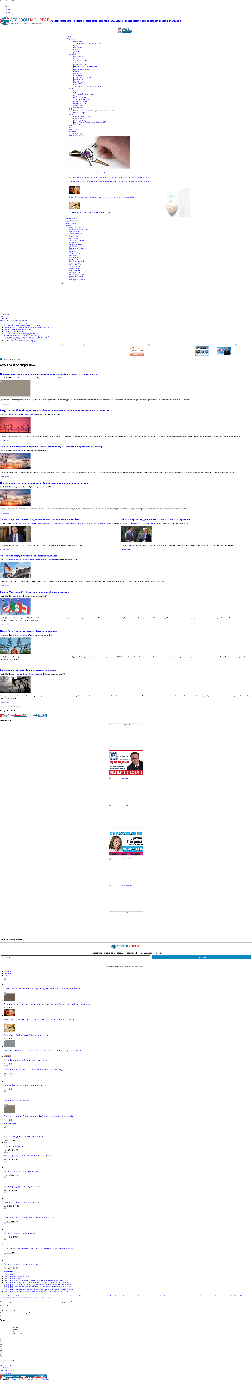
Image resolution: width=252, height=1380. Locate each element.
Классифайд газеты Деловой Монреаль (13, 320)
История (76, 68)
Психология (77, 81)
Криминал (76, 72)
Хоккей (43, 1297)
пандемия (3, 1297)
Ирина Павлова (74, 268)
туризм (249, 1296)
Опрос (75, 58)
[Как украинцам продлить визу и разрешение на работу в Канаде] (6, 1152)
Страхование (77, 47)
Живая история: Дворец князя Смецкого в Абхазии (22, 1187)
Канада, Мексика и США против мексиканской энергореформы (34, 592)
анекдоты (189, 1296)
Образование (77, 75)
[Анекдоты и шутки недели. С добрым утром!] (9, 1229)
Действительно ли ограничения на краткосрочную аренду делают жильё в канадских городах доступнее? (100, 172)
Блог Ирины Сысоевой (76, 261)
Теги (5, 975)
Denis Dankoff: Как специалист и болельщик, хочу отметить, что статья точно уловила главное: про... (37, 1288)
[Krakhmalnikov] (158, 351)
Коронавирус (37, 1296)
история (102, 1296)
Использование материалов (78, 229)
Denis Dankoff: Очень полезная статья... (17, 1277)
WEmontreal (75, 1302)
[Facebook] (2, 1316)
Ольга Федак (73, 239)
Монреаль (10, 1296)
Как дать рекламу (75, 231)
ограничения (48, 1297)
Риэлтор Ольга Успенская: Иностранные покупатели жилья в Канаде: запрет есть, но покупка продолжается (42, 1050)
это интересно (31, 1296)
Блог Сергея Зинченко (76, 274)
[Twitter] (4, 1316)
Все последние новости (8, 1123)
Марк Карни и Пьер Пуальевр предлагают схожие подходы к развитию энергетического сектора (52, 446)
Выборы (216, 1296)
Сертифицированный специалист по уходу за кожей (21, 333)
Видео (71, 126)
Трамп (193, 1296)
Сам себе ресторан (79, 103)
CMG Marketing (4, 1368)
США (80, 1296)
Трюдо (116, 1296)
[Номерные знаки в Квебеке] (7, 1142)
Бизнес (75, 53)
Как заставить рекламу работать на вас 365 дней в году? (23, 326)
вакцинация (84, 1296)
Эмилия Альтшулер (75, 257)
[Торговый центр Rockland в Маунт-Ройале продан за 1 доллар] (74, 209)
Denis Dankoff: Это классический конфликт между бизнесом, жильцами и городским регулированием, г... (38, 1284)
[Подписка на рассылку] (0, 370)
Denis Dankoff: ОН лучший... (12, 1279)
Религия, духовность (80, 83)
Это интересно (78, 107)
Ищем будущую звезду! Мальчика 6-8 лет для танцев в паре (23, 324)
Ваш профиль (9, 11)
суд (99, 1296)
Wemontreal (16, 1379)
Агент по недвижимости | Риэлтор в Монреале (69, 1296)
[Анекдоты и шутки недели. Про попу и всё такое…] (9, 1167)
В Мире (71, 109)
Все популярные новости (8, 1271)
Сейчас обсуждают (17, 450)
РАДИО (7, 6)
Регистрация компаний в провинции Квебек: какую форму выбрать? (26, 337)
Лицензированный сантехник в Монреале (17, 329)
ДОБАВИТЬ (3, 319)
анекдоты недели (207, 1296)
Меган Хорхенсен (75, 237)
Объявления (69, 222)
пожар (129, 1296)
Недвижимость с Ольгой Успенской (89, 44)
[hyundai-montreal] (180, 351)
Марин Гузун (73, 278)
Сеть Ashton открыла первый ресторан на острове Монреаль (26, 1060)
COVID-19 (18, 1296)
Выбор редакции (78, 124)
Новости (68, 38)
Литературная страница (81, 100)
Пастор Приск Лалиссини (77, 248)
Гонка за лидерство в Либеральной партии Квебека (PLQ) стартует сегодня (29, 328)
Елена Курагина (74, 270)
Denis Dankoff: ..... (9, 1275)
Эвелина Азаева (74, 254)
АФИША (7, 8)
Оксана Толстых (74, 263)
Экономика (73, 40)
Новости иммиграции (80, 113)
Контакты (7, 9)
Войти (9, 12)
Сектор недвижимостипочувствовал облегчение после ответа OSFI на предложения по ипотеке (38, 1249)
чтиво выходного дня (10, 1297)
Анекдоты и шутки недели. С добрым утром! (20, 1233)
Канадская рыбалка (79, 98)
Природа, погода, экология (82, 77)
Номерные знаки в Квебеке (14, 1146)
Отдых (71, 88)
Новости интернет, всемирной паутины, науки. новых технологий (94, 111)
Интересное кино (79, 96)
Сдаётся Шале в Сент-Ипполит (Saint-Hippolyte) (19, 341)
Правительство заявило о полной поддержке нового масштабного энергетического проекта (49, 374)
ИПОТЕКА (241, 1296)
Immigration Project (199, 1296)
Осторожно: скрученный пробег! (14, 331)
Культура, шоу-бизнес (80, 73)
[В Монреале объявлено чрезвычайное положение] (9, 1198)
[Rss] (0, 1316)
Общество (72, 55)
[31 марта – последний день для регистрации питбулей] (9, 1133)
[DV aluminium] (202, 351)
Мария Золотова (74, 242)
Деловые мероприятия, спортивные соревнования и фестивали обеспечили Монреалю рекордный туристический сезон (109, 181)
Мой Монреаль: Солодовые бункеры (17, 1101)
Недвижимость (78, 42)
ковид (219, 1296)
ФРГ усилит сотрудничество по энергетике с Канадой (28, 555)
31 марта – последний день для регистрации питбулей (23, 1137)
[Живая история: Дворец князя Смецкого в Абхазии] (9, 1183)
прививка (120, 1296)
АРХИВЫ (7, 5)
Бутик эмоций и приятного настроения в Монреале (21, 339)
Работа (75, 45)
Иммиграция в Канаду (136, 1296)
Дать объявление (6, 1373)
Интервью (72, 128)
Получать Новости (71, 220)
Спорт (75, 85)
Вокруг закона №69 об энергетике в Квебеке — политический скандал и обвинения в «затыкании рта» (55, 410)
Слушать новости (71, 218)
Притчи (236, 1296)
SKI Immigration (231, 1296)
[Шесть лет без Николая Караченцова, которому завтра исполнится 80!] (9, 1214)
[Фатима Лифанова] (71, 351)
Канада (14, 1296)
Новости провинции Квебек (82, 116)
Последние (7, 972)
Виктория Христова (75, 244)
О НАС (5, 3)
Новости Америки (79, 120)
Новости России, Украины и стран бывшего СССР (89, 122)
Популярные (8, 973)
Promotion (17, 1297)
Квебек (21, 1296)
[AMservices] (115, 351)
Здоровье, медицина (80, 64)
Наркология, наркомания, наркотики (85, 66)
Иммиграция (73, 129)
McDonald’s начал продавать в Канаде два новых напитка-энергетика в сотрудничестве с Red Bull (101, 197)
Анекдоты (76, 90)
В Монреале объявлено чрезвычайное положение (22, 1202)
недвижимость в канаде (178, 1296)
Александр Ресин (75, 272)
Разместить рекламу (76, 227)
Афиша (75, 92)
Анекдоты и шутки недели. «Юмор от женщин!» (21, 1264)
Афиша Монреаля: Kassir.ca (86, 94)
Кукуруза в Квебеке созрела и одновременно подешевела (25, 1085)
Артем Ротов (73, 259)
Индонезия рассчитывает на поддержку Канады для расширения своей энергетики (44, 483)
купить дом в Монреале (109, 1296)
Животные (76, 62)
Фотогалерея (77, 105)
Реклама (76, 49)
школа (185, 1296)
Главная (68, 36)
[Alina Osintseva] (137, 351)
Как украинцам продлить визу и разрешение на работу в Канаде (27, 1156)
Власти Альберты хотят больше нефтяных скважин (28, 670)
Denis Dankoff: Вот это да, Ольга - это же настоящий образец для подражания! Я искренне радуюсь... (37, 1280)
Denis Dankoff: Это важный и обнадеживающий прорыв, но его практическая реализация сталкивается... (38, 1286)
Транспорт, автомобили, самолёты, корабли (87, 87)
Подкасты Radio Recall (76, 135)
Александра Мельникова (77, 240)
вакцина (126, 1296)
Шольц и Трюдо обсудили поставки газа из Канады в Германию (155, 519)
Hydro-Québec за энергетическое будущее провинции (28, 631)
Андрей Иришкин (74, 267)
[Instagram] (5, 1316)
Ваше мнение (77, 133)
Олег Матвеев (74, 255)
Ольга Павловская (75, 265)
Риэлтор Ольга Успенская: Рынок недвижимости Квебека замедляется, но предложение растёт (38, 1116)
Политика (72, 131)
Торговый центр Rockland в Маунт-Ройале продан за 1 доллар (89, 212)
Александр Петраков (76, 276)
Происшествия (78, 79)
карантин (245, 1296)
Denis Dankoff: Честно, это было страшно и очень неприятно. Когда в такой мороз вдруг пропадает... (37, 1282)
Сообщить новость (75, 233)
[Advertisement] (126, 299)
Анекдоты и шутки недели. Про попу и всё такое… (22, 1171)
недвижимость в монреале (52, 1296)
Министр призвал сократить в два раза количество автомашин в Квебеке (39, 519)
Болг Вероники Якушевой (77, 280)
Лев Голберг (73, 246)
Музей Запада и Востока (81, 70)
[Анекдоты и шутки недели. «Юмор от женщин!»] (9, 1260)
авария (28, 1297)
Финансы (76, 51)
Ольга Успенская (156, 1296)
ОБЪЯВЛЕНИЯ (4, 315)
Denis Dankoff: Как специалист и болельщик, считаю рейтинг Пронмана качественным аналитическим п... (39, 1290)
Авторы (67, 235)
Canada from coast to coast (36, 1297)
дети (213, 1296)
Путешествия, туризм (80, 101)
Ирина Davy (73, 252)
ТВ (123, 1296)
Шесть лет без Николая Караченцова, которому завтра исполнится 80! (29, 1218)
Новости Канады (78, 118)
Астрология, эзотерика (80, 60)
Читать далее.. (4, 404)
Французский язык (79, 57)
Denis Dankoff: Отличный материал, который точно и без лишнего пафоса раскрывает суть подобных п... (38, 1292)
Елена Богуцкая (74, 250)
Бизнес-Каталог (70, 224)
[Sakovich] (93, 351)
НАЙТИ (2, 317)
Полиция (26, 1296)
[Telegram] (7, 1316)
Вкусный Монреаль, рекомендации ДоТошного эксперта (22, 335)
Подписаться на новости (8, 1370)
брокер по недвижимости (93, 1296)
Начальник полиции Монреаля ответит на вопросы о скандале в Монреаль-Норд (33, 1070)
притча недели (224, 1296)
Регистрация (12, 14)
